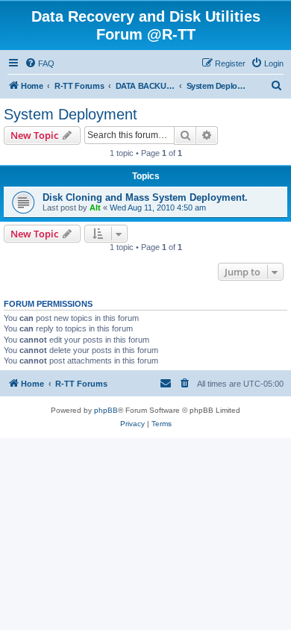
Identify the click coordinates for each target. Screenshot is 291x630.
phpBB (106, 410)
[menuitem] (39, 63)
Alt (95, 207)
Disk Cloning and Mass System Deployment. (145, 197)
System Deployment (70, 114)
